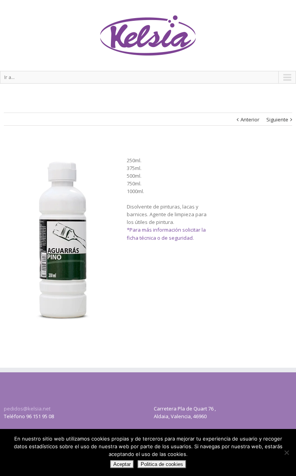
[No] (286, 452)
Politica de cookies (162, 464)
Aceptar (122, 464)
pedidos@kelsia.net (27, 408)
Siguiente (277, 119)
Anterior (249, 119)
